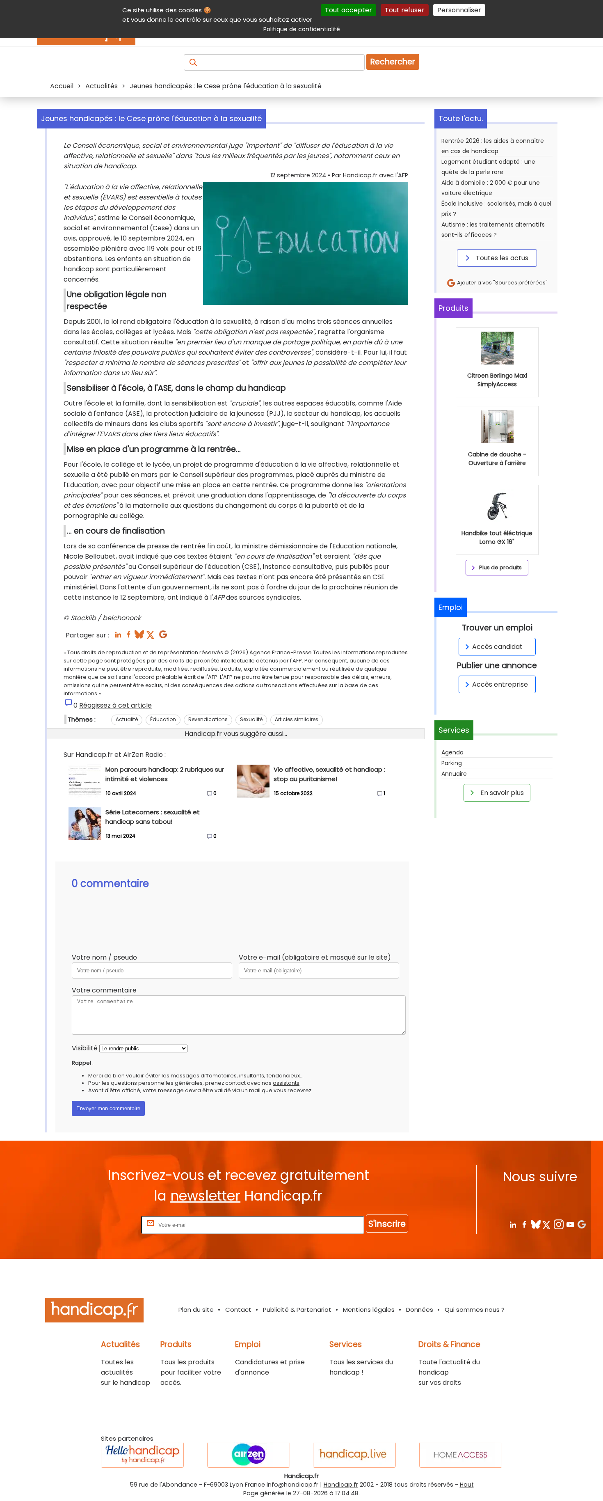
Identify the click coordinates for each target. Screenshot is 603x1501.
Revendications (208, 719)
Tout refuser (405, 10)
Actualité (127, 719)
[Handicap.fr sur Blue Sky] (535, 1224)
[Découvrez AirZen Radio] (248, 1455)
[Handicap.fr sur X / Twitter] (547, 1224)
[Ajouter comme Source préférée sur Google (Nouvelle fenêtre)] (581, 1224)
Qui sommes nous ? (475, 1309)
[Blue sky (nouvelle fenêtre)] (139, 637)
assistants (286, 1082)
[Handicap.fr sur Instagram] (558, 1224)
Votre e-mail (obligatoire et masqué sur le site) (315, 957)
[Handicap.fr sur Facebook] (524, 1224)
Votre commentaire (104, 990)
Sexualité (251, 719)
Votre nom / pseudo (104, 957)
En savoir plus (501, 792)
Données (419, 1309)
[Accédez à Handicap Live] (354, 1455)
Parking (451, 763)
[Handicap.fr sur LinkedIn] (512, 1224)
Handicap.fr (341, 1484)
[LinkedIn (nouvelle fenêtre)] (118, 637)
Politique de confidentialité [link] (301, 29)
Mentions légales (369, 1309)
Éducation (163, 719)
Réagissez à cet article (115, 705)
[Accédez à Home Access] (460, 1455)
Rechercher (392, 61)
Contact (238, 1309)
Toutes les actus (501, 258)
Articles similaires (296, 719)
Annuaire (454, 774)
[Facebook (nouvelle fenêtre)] (128, 637)
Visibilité (85, 1048)
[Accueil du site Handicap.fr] (94, 1311)
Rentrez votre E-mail (106, 1224)
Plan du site (196, 1309)
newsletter (205, 1195)
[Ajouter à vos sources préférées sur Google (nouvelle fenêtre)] (163, 637)
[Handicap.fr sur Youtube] (570, 1224)
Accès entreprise (500, 684)
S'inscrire (387, 1224)
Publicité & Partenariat (297, 1309)
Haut (467, 1484)
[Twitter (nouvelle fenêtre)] (151, 637)
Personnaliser (459, 10)
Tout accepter (348, 10)
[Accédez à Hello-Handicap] (142, 1455)
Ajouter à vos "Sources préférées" (502, 282)
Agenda (452, 752)
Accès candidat (497, 646)
